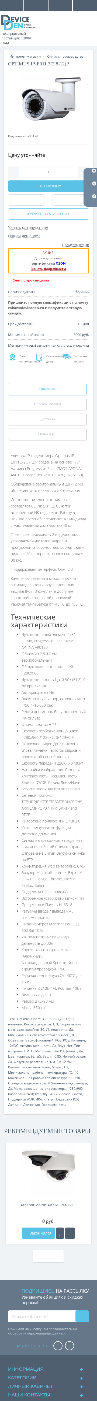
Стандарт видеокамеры (27, 1083)
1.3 (66, 1067)
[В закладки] (60, 1233)
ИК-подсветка (56, 1029)
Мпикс (57, 1067)
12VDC (13, 1045)
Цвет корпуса (18, 1056)
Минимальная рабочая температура (37, 1072)
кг (51, 1056)
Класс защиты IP (21, 1094)
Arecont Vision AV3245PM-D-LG (48, 1204)
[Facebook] (58, 1346)
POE (58, 1040)
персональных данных (46, 1333)
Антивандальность (35, 1045)
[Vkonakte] (69, 1346)
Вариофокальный (39, 1040)
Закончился (40, 1233)
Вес (45, 1056)
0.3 (74, 1035)
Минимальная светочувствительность (39, 1035)
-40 (76, 1072)
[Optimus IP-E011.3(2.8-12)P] (48, 99)
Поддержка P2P (66, 1099)
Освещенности (53, 1104)
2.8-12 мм (64, 1061)
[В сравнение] (70, 1233)
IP (48, 1083)
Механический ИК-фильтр (56, 1051)
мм (52, 1061)
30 (42, 1029)
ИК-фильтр (44, 1099)
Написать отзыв (75, 244)
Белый (36, 1056)
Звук (61, 1045)
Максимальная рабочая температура (38, 1078)
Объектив (16, 1040)
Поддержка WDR (21, 1099)
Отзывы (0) (47, 434)
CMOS (29, 1051)
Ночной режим (74, 1056)
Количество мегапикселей (29, 1067)
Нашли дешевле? (24, 235)
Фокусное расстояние (31, 1061)
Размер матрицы (37, 1024)
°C (70, 1072)
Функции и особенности (62, 1094)
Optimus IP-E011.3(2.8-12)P (51, 1019)
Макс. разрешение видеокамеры (40, 1088)
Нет (69, 1045)
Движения (31, 1104)
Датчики (15, 1104)
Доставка (47, 419)
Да (71, 1029)
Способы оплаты (47, 404)
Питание (78, 1040)
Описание (47, 389)
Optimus (23, 1019)
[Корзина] (89, 27)
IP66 (38, 1094)
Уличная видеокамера (69, 1083)
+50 (77, 1078)
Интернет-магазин (25, 56)
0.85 (57, 1056)
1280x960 (75, 1088)
